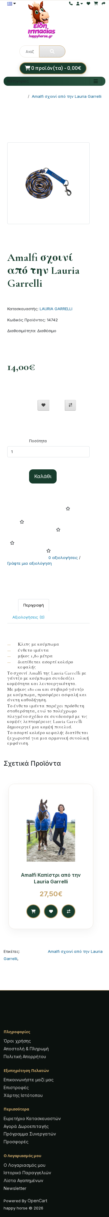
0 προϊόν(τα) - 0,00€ (55, 68)
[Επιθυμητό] (43, 405)
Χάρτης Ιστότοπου (23, 1095)
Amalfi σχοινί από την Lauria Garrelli (66, 96)
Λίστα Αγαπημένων (23, 1180)
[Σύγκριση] (70, 405)
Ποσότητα (38, 441)
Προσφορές (16, 1141)
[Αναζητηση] (52, 51)
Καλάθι (42, 476)
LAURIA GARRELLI (56, 308)
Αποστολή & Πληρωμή (26, 1048)
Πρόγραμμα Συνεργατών (30, 1133)
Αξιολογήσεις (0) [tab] (28, 617)
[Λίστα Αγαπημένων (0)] (88, 3)
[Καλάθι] (33, 911)
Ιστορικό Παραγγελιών (27, 1172)
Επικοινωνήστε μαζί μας (29, 1079)
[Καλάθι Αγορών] (96, 3)
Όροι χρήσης (17, 1040)
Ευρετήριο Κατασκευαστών (32, 1118)
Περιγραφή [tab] (33, 605)
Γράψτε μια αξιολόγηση (29, 563)
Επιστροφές (16, 1087)
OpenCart (37, 1200)
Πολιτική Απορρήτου (25, 1056)
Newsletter (15, 1188)
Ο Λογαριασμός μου (24, 1165)
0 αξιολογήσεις (63, 557)
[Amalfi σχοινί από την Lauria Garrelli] (48, 185)
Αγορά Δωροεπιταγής (26, 1126)
